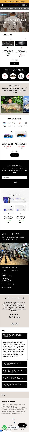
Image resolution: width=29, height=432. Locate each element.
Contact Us (17, 426)
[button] (2, 5)
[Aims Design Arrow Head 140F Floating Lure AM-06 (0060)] (8, 136)
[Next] (16, 60)
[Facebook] (2, 395)
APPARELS (26, 126)
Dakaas (9, 430)
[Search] (23, 5)
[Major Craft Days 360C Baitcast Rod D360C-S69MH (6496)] (21, 43)
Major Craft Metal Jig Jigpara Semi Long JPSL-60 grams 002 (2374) (21, 217)
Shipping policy (9, 429)
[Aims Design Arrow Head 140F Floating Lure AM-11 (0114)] (21, 136)
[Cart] (26, 5)
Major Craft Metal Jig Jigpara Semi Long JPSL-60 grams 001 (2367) (8, 217)
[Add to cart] (8, 47)
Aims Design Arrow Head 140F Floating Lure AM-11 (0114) (21, 144)
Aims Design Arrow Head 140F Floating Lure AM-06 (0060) (8, 144)
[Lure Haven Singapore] (6, 76)
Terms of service (23, 427)
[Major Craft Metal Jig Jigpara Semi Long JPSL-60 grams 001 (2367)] (8, 209)
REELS (13, 126)
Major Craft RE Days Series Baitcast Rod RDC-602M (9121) (7, 51)
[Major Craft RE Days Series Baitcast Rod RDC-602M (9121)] (8, 43)
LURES (4, 126)
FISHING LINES (19, 126)
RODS (9, 126)
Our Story (12, 426)
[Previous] (12, 60)
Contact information (19, 429)
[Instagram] (4, 395)
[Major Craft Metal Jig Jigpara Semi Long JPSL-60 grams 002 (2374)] (20, 209)
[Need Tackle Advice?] (4, 427)
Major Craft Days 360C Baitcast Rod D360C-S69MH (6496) (21, 52)
